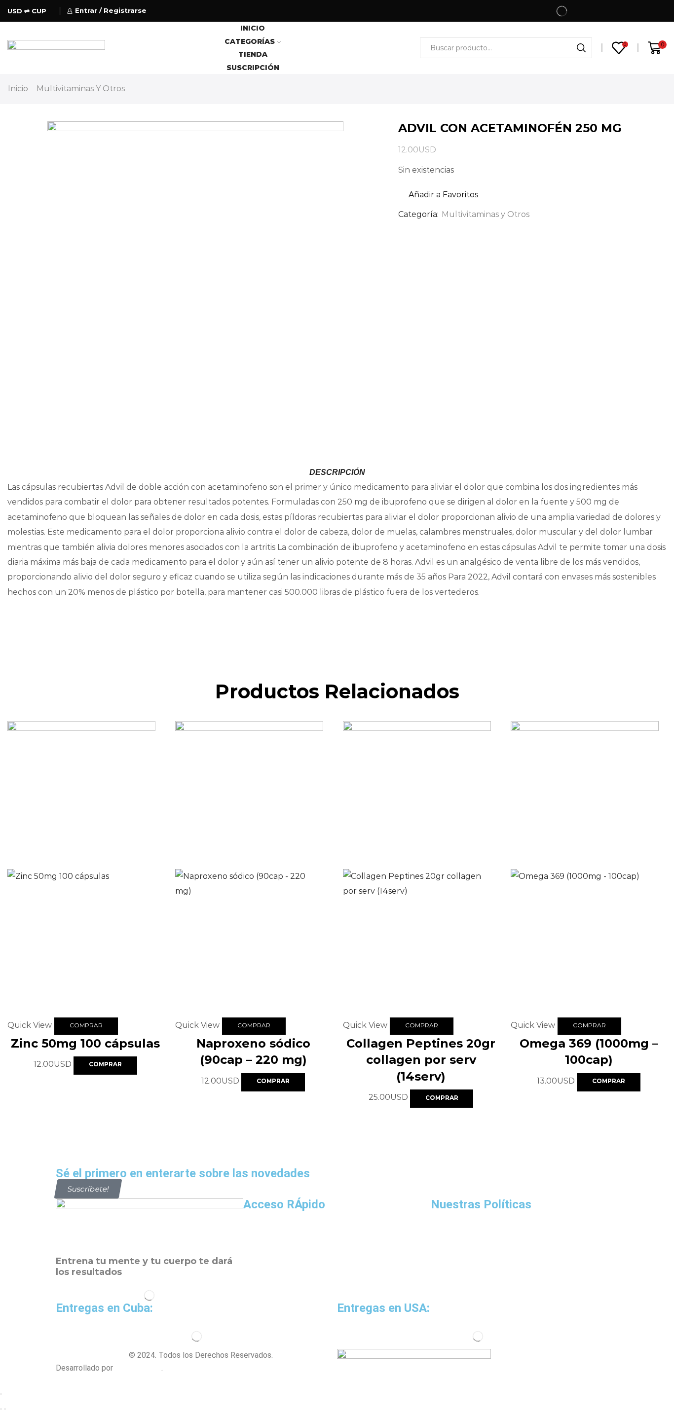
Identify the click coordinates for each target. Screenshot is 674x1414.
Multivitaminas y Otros (81, 88)
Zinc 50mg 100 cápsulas (85, 1043)
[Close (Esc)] (1, 1394)
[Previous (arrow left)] (1, 1409)
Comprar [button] (86, 1025)
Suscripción (252, 67)
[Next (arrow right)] (5, 1409)
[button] (88, 1188)
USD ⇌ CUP (26, 11)
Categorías (250, 41)
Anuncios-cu (138, 1368)
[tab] (337, 472)
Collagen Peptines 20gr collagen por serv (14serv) (420, 1060)
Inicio (252, 28)
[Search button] (582, 48)
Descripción (337, 472)
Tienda (252, 54)
